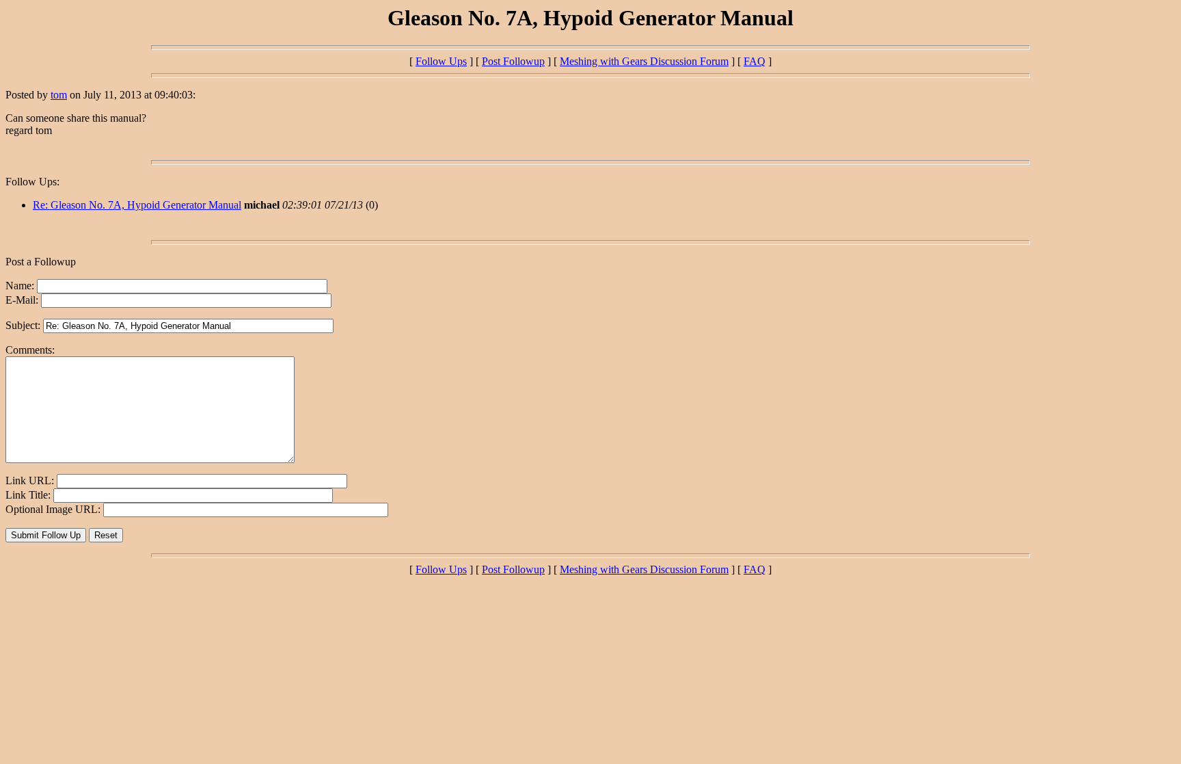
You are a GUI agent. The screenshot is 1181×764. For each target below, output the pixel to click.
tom (59, 95)
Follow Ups (441, 61)
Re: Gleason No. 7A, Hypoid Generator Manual (137, 205)
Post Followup (513, 61)
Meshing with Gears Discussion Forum (644, 61)
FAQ (754, 61)
